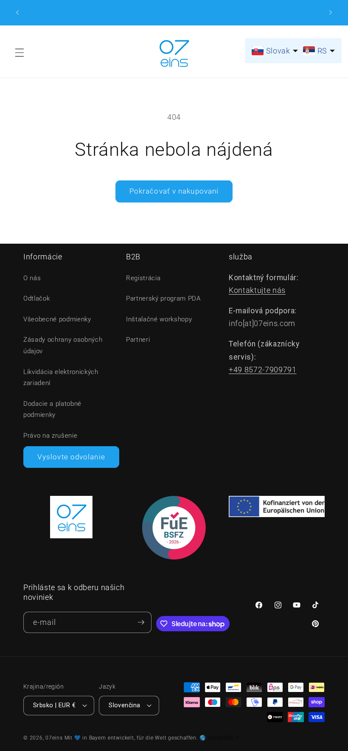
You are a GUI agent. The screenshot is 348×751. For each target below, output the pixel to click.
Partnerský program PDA (163, 298)
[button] (19, 52)
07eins (54, 738)
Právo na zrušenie (50, 435)
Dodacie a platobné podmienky (52, 409)
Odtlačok (36, 298)
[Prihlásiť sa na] (141, 622)
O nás (32, 278)
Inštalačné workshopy (159, 319)
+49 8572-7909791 (263, 370)
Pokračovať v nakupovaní (174, 191)
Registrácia (143, 278)
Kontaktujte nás (257, 290)
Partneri (138, 339)
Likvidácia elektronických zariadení (60, 377)
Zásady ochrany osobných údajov (62, 345)
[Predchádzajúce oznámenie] (17, 12)
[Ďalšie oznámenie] (330, 12)
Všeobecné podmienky (57, 319)
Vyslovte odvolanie (71, 457)
